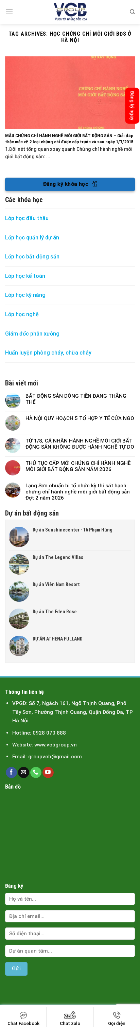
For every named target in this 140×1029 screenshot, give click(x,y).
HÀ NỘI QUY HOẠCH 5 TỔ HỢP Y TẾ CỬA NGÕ (79, 418)
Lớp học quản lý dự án (32, 237)
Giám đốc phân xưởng (32, 333)
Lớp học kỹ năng (25, 295)
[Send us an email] (23, 772)
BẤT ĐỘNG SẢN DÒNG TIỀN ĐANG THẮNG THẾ (75, 399)
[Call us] (35, 772)
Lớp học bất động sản (32, 256)
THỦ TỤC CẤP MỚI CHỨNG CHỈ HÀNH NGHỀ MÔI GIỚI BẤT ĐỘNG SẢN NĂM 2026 (77, 466)
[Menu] (9, 11)
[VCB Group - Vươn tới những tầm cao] (70, 12)
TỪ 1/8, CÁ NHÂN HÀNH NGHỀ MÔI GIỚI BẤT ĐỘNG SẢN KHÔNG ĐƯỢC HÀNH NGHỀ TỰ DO (79, 444)
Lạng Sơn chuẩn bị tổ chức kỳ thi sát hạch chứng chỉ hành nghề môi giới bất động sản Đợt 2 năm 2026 (77, 492)
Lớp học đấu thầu (27, 218)
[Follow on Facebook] (11, 772)
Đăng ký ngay (132, 105)
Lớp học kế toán (25, 276)
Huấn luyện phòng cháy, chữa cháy (48, 352)
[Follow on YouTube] (48, 772)
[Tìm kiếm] (132, 11)
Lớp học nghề (22, 314)
